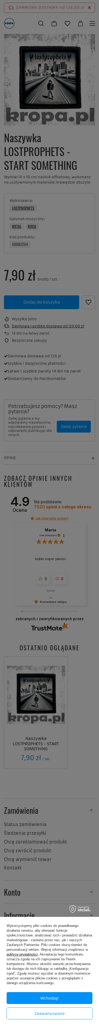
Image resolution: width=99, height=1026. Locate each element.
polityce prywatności (22, 954)
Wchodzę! (49, 998)
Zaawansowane (50, 1013)
